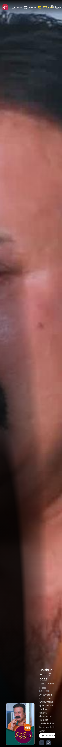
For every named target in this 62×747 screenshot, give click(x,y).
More (43, 731)
